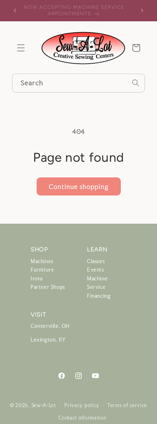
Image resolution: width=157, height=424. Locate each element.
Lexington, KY (48, 340)
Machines (42, 261)
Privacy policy (81, 405)
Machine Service (97, 283)
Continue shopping (79, 187)
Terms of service (127, 405)
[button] (21, 48)
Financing (98, 296)
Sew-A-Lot (43, 405)
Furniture (42, 270)
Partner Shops (48, 287)
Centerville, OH (50, 326)
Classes (96, 261)
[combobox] (78, 83)
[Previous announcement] (15, 10)
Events (95, 270)
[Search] (136, 83)
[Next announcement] (142, 10)
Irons (37, 279)
